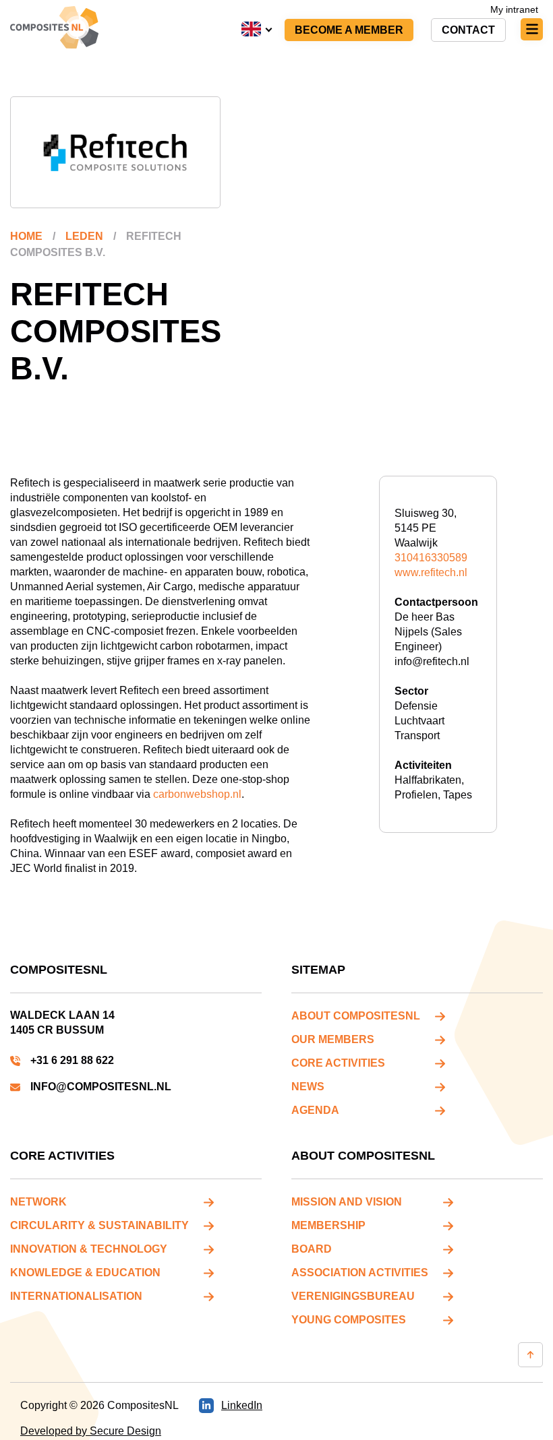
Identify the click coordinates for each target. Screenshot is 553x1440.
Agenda (315, 1110)
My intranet (514, 9)
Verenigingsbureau (353, 1296)
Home (26, 236)
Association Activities (359, 1272)
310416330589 (431, 557)
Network (38, 1202)
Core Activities (338, 1063)
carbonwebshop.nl (197, 794)
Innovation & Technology (88, 1249)
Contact (468, 30)
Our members (332, 1039)
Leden (84, 236)
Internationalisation (76, 1296)
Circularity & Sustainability (99, 1225)
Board (311, 1249)
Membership (328, 1225)
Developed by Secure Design (90, 1431)
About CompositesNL (355, 1016)
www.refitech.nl (431, 572)
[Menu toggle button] (532, 29)
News (307, 1086)
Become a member (349, 30)
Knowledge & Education (85, 1272)
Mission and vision (346, 1202)
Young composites (348, 1319)
